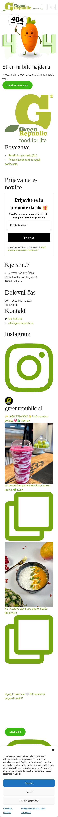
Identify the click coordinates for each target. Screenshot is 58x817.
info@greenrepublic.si (20, 323)
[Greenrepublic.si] (22, 6)
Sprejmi (29, 783)
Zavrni (29, 792)
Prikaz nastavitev (29, 801)
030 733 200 (15, 319)
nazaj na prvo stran (17, 85)
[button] (53, 750)
